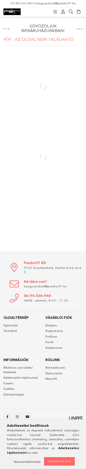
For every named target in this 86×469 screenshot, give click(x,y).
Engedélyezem (59, 461)
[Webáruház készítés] (76, 418)
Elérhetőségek (13, 394)
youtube (27, 417)
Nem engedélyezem (27, 461)
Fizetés (8, 383)
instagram (17, 417)
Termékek (10, 331)
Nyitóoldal (10, 325)
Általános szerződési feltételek (18, 370)
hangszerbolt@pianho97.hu (55, 3)
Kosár (49, 342)
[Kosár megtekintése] (79, 12)
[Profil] (63, 12)
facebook (7, 417)
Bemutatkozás (55, 367)
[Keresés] (71, 12)
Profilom (51, 336)
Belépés (51, 325)
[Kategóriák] (55, 12)
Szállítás (9, 388)
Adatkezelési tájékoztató (20, 377)
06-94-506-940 (21, 3)
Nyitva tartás (53, 373)
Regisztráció (54, 331)
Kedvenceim (53, 347)
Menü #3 (51, 378)
